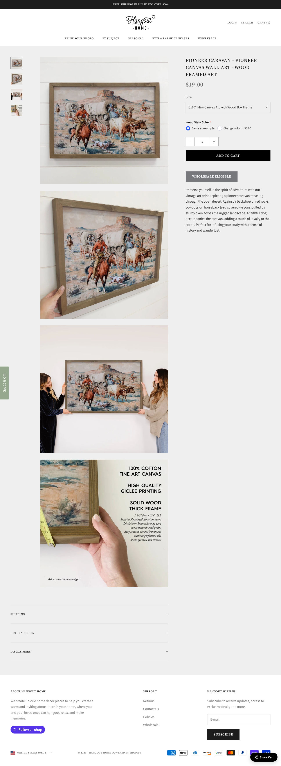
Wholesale (207, 38)
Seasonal (136, 38)
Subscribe (223, 734)
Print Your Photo (79, 38)
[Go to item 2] (17, 79)
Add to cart (228, 155)
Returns (149, 701)
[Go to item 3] (17, 94)
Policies (149, 717)
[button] (4, 383)
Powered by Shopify (126, 752)
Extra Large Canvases (170, 38)
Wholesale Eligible (211, 176)
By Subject (111, 38)
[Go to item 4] (17, 110)
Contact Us (151, 709)
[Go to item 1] (17, 63)
